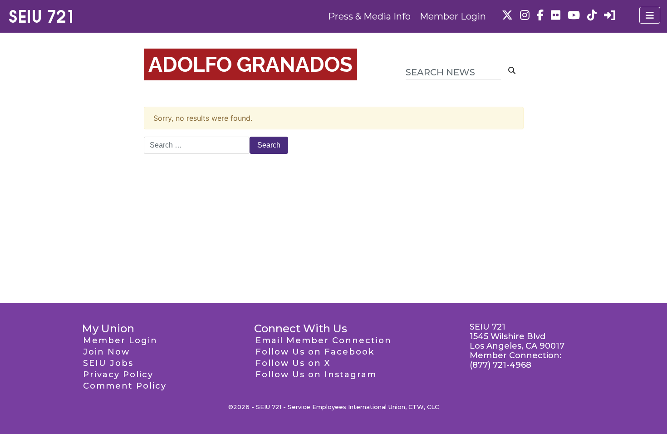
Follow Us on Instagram (316, 375)
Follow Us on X (292, 363)
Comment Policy (125, 386)
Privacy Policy (118, 375)
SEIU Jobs (108, 363)
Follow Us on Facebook (314, 352)
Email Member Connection (323, 340)
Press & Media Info (369, 16)
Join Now (106, 352)
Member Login (453, 16)
